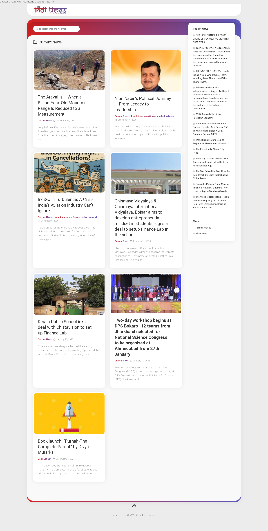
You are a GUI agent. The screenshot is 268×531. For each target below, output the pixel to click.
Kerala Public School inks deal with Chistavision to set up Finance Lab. (65, 327)
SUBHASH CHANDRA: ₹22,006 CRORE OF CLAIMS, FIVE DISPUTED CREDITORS (211, 39)
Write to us (201, 233)
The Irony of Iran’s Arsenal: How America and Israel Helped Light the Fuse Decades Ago (211, 162)
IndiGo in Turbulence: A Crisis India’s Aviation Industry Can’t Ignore (66, 205)
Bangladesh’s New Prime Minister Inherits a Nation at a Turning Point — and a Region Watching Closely (211, 188)
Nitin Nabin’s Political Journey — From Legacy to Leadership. (143, 104)
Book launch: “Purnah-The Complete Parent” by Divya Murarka (63, 447)
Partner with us (203, 227)
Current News (45, 120)
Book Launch (44, 459)
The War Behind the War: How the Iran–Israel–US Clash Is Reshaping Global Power (211, 175)
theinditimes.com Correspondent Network (152, 116)
